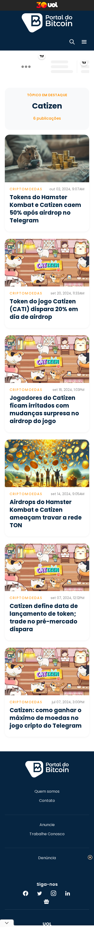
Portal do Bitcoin (47, 22)
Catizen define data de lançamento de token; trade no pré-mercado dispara (44, 617)
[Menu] (84, 43)
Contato (47, 800)
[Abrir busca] (72, 43)
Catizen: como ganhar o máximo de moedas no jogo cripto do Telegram (46, 718)
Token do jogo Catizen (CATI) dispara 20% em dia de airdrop (44, 309)
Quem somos (47, 791)
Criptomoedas (26, 189)
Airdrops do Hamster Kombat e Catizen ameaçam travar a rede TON (46, 513)
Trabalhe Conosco (47, 834)
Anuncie (47, 825)
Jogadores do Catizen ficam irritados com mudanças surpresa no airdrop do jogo (44, 409)
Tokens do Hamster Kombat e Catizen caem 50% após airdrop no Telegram (45, 208)
